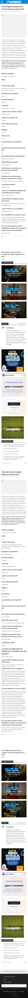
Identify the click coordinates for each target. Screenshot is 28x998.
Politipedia (8, 271)
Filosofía (7, 305)
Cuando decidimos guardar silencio (11, 451)
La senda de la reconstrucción (10, 448)
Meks (17, 991)
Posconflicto (14, 290)
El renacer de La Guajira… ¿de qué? (11, 454)
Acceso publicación (7, 982)
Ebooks (5, 979)
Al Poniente (18, 11)
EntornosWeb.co (13, 993)
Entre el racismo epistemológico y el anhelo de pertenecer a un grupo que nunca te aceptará (14, 445)
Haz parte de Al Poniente (9, 976)
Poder (11, 269)
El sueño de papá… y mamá (14, 292)
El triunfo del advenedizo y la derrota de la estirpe (14, 274)
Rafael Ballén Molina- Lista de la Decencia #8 (14, 971)
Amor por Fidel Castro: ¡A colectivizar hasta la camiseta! (14, 310)
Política (16, 269)
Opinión (7, 269)
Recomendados (15, 271)
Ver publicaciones (21, 323)
